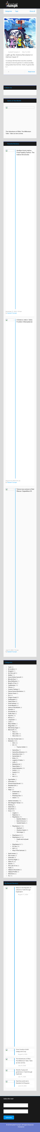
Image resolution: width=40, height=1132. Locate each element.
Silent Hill (11, 807)
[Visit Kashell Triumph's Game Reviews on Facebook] (10, 93)
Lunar (10, 721)
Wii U (14, 776)
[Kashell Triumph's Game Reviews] (20, 4)
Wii (13, 774)
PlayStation (15, 817)
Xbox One (15, 736)
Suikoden (11, 857)
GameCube (15, 756)
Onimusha (11, 781)
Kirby (13, 758)
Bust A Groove (21, 821)
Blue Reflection (12, 681)
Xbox (14, 732)
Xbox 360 (15, 734)
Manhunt (19, 828)
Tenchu (10, 863)
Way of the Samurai (18, 850)
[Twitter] (20, 1130)
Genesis (14, 793)
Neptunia (15, 815)
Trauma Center (21, 747)
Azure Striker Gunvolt (14, 677)
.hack (9, 667)
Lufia (13, 762)
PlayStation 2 (16, 826)
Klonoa (10, 717)
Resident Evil (12, 785)
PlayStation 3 (16, 835)
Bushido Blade (21, 819)
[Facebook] (17, 1130)
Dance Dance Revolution (15, 691)
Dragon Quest (12, 697)
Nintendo (11, 741)
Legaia (14, 813)
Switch (14, 770)
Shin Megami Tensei (14, 803)
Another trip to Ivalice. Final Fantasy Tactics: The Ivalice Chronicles (25, 152)
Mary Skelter (12, 723)
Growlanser (11, 711)
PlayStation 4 (16, 837)
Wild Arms (11, 874)
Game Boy (15, 750)
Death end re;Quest (22, 839)
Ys (9, 876)
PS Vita (14, 846)
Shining (10, 805)
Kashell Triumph (13, 52)
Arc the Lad (11, 673)
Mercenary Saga (13, 728)
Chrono (10, 687)
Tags (16, 11)
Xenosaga (20, 832)
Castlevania (11, 685)
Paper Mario (16, 766)
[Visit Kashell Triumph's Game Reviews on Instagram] (7, 93)
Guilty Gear (11, 713)
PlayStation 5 (16, 844)
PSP (13, 848)
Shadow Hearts (21, 830)
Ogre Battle (11, 779)
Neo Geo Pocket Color (15, 739)
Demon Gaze (12, 693)
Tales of (10, 861)
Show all (32, 11)
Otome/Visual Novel (14, 783)
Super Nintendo (17, 768)
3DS (13, 743)
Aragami (10, 671)
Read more (31, 71)
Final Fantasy (12, 703)
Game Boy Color (17, 754)
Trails (9, 867)
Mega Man (11, 725)
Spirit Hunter (12, 853)
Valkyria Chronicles (14, 869)
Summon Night (12, 859)
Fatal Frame (11, 701)
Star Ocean (11, 855)
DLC (9, 695)
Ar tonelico (11, 669)
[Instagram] (23, 1130)
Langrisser (11, 719)
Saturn (14, 797)
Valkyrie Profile (12, 872)
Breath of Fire (12, 683)
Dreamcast (15, 791)
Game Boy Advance (18, 752)
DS (13, 745)
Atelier (10, 675)
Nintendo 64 (16, 764)
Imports (10, 715)
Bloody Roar (12, 679)
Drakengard (11, 699)
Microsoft (11, 730)
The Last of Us (12, 865)
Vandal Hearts (21, 823)
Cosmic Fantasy (13, 689)
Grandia (10, 709)
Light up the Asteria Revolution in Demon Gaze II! (19, 56)
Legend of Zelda (17, 760)
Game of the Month (14, 707)
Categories (8, 11)
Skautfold (11, 809)
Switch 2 (15, 772)
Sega (9, 789)
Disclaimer (21, 1127)
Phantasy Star (16, 795)
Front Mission (12, 705)
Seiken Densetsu (13, 801)
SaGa (9, 787)
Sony (9, 811)
